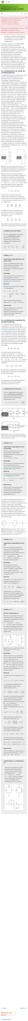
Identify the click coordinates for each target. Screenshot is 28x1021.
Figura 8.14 (15, 619)
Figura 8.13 (20, 503)
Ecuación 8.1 (15, 83)
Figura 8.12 (7, 331)
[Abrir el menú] (1, 14)
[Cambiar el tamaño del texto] (25, 13)
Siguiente (23, 1008)
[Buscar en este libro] (21, 14)
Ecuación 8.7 (7, 281)
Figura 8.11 (6, 75)
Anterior (4, 1008)
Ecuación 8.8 (7, 468)
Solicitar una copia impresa (6, 1013)
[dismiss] (26, 18)
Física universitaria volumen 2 (10, 7)
